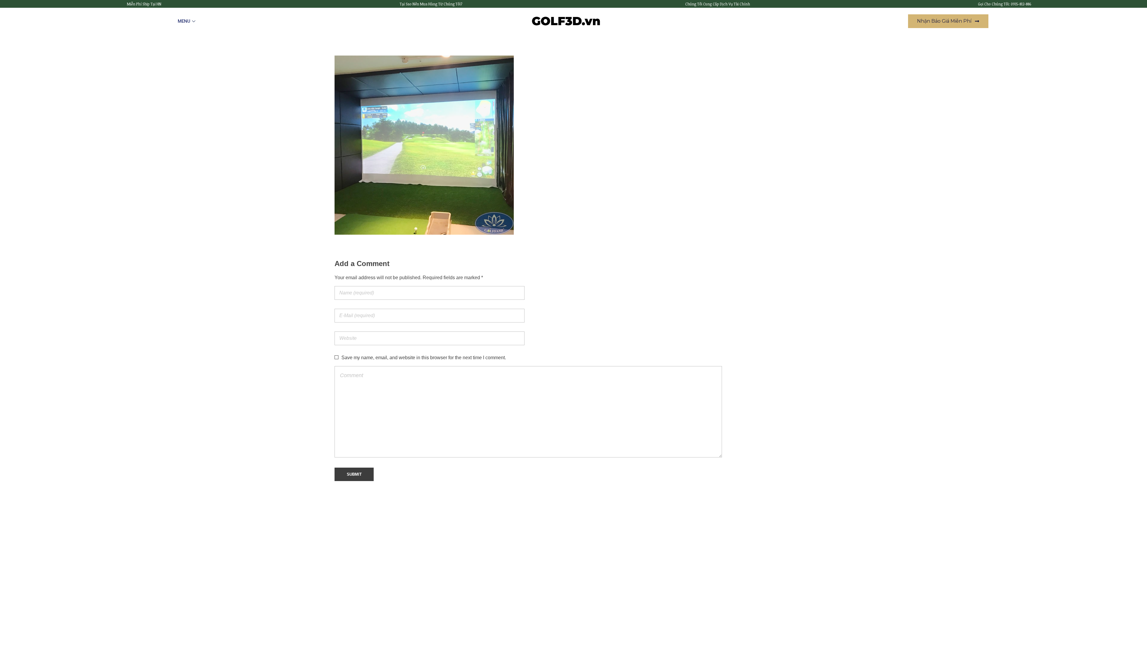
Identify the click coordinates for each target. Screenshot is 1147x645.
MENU (184, 21)
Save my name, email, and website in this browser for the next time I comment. (423, 357)
